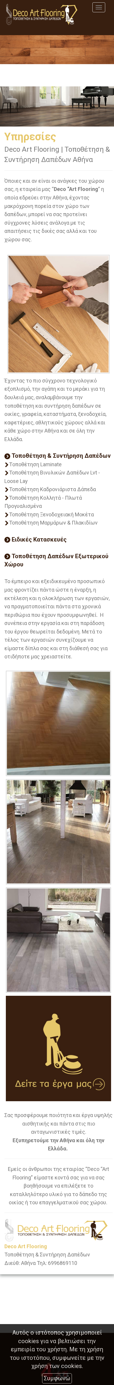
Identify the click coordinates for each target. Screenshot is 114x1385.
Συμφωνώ (57, 1378)
